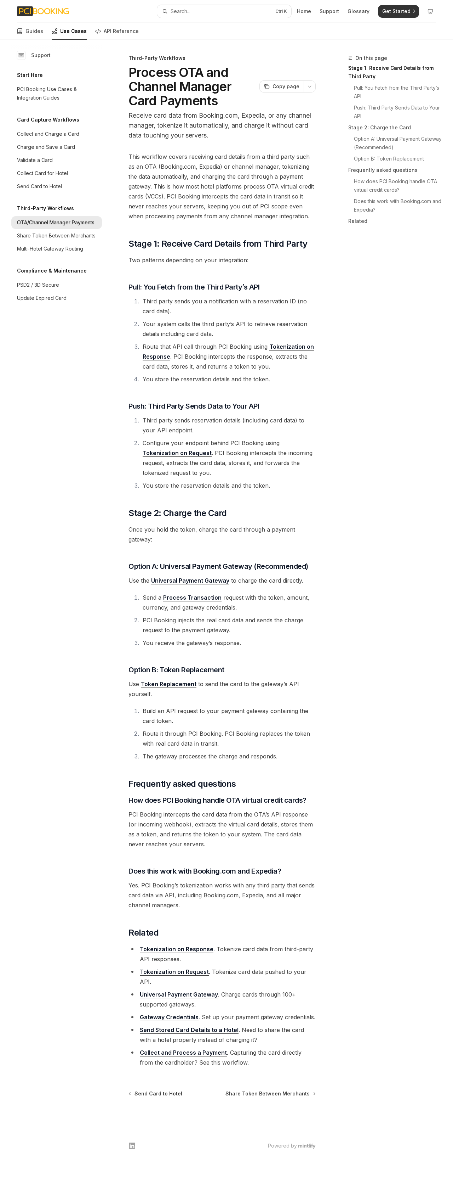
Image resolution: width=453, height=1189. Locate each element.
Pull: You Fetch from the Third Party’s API (397, 92)
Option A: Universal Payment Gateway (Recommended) (398, 143)
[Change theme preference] (430, 11)
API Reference (121, 31)
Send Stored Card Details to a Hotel (189, 1029)
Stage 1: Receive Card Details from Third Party (391, 72)
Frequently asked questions (383, 170)
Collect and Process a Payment (183, 1052)
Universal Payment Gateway (190, 580)
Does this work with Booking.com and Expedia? (398, 205)
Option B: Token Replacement (389, 159)
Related (357, 221)
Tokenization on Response (176, 949)
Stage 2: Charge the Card (379, 127)
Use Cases (73, 31)
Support (41, 55)
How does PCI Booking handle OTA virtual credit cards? (396, 185)
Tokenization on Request (177, 452)
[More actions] (310, 86)
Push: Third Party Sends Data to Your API (397, 112)
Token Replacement (168, 684)
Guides (34, 31)
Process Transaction (192, 597)
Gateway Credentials (169, 1017)
